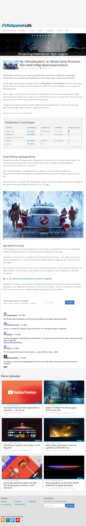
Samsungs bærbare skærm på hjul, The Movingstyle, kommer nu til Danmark (20, 485)
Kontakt (4, 501)
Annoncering (6, 504)
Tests (32, 30)
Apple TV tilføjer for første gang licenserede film (61, 408)
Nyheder (50, 30)
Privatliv (18, 501)
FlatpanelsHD (20, 504)
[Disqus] (43, 339)
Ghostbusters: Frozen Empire (20, 122)
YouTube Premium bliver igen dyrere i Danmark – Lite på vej (21, 408)
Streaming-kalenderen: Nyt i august (43, 44)
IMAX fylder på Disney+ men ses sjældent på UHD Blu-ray (61, 446)
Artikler (40, 30)
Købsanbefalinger (9, 30)
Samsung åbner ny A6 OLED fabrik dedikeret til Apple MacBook (62, 484)
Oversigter (22, 30)
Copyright (32, 501)
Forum (59, 30)
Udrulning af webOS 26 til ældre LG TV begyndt (21, 446)
